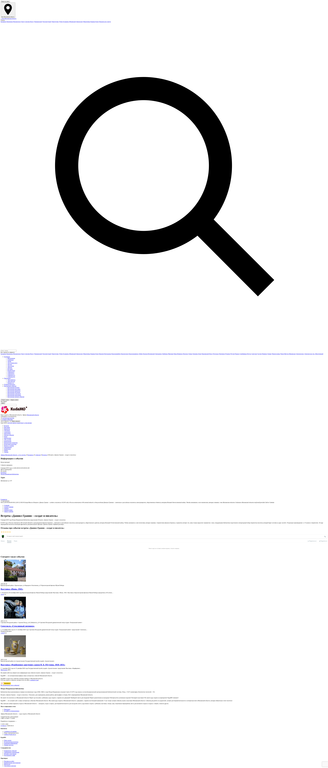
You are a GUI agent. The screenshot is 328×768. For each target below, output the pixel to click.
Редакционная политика (11, 742)
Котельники (107, 354)
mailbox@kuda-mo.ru (10, 734)
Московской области (33, 415)
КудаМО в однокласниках (11, 711)
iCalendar (6, 505)
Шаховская (292, 354)
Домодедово (55, 21)
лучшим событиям (7, 419)
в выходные (19, 423)
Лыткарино (158, 354)
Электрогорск (300, 354)
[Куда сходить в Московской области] (19, 413)
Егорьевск (66, 21)
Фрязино (264, 354)
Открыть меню (5, 400)
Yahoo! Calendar (8, 511)
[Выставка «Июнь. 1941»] (164, 571)
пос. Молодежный (318, 354)
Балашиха (3, 21)
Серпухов (254, 354)
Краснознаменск (133, 354)
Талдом (259, 354)
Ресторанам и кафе (9, 755)
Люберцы (165, 354)
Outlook (6, 508)
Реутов (233, 354)
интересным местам (8, 418)
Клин (97, 21)
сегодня (10, 423)
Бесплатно (4, 670)
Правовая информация (10, 743)
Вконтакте (7, 709)
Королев (101, 354)
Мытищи (170, 354)
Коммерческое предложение (12, 762)
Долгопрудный (46, 21)
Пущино (227, 354)
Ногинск (185, 354)
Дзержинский (38, 21)
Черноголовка (276, 354)
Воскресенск (17, 21)
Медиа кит (7, 764)
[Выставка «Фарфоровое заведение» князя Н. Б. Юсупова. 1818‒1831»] (164, 646)
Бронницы (10, 21)
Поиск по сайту (5, 1)
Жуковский (72, 21)
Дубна (61, 21)
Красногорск (124, 354)
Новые (3, 541)
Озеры (190, 354)
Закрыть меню (14, 400)
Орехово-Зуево (197, 354)
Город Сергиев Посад (27, 21)
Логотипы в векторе (10, 766)
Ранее (15, 541)
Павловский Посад (207, 354)
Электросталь (308, 354)
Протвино (222, 354)
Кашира (93, 21)
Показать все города (105, 21)
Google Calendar (8, 507)
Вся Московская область (8, 18)
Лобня (140, 354)
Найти (2, 403)
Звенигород (79, 21)
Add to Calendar (269, 502)
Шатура (286, 354)
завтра (14, 423)
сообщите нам (34, 680)
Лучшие (9, 541)
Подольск (216, 354)
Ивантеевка (86, 21)
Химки (269, 354)
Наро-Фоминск (178, 354)
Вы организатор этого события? (10, 685)
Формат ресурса (8, 745)
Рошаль (237, 354)
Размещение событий (10, 750)
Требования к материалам (11, 752)
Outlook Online (8, 510)
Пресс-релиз (7, 740)
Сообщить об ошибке (10, 731)
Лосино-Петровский (149, 354)
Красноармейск (116, 354)
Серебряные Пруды (245, 354)
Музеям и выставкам (10, 754)
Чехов (282, 354)
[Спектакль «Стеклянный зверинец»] (164, 608)
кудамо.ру (3, 725)
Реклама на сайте (9, 761)
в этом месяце (28, 423)
